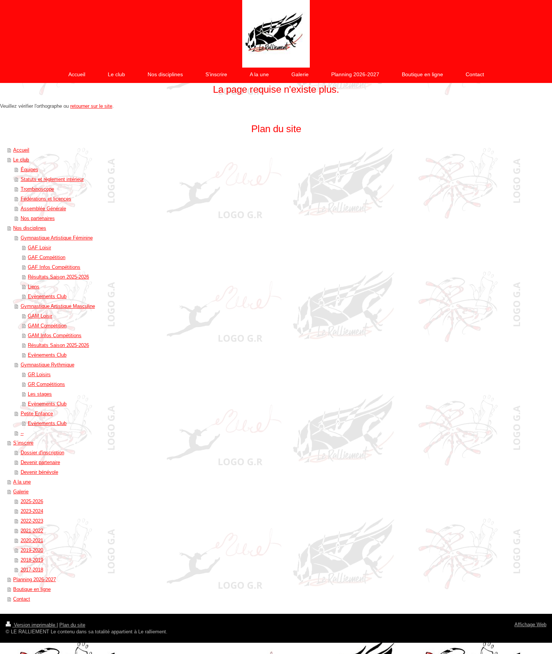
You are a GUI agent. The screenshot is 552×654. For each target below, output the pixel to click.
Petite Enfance (37, 413)
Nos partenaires (38, 218)
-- (22, 433)
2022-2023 (32, 521)
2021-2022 (32, 530)
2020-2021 (32, 540)
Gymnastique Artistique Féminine (57, 238)
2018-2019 (32, 560)
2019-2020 (32, 550)
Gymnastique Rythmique (47, 365)
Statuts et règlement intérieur (52, 179)
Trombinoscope (37, 189)
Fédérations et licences (46, 199)
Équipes (29, 169)
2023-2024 (32, 511)
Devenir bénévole (39, 472)
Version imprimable (34, 625)
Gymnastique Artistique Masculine (58, 306)
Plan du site (72, 625)
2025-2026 (32, 501)
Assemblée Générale (43, 208)
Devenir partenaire (40, 462)
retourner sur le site (91, 106)
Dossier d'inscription (42, 452)
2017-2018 (32, 570)
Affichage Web (530, 624)
